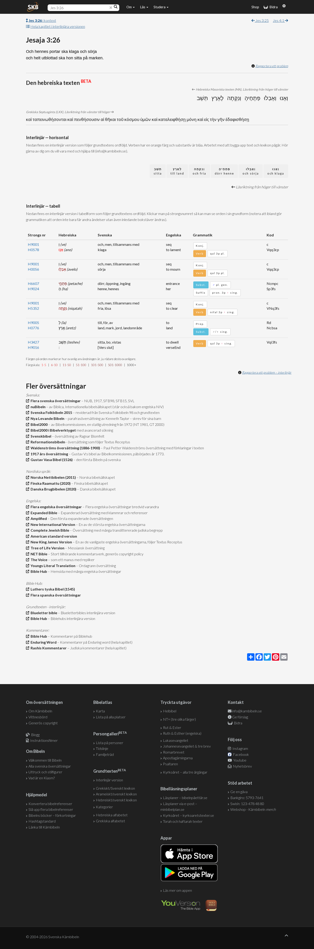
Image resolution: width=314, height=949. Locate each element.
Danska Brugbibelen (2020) (52, 489)
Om (129, 7)
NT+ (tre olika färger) (179, 719)
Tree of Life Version (46, 548)
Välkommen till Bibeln (45, 760)
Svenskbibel (40, 436)
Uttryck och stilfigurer (45, 772)
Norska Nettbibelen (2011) (52, 477)
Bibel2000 (38, 424)
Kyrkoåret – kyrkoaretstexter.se (188, 815)
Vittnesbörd (38, 717)
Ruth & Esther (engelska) (182, 733)
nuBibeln (37, 406)
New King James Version (50, 542)
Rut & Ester (172, 727)
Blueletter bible (43, 613)
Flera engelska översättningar (55, 507)
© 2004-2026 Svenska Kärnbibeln (52, 937)
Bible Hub (38, 571)
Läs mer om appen (177, 890)
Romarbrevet (173, 752)
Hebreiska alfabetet (112, 815)
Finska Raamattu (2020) (50, 483)
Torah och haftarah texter (183, 821)
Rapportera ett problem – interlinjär (266, 372)
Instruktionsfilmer (44, 740)
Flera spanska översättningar (55, 595)
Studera (160, 7)
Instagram (240, 748)
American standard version (53, 536)
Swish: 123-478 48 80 (247, 803)
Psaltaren (170, 764)
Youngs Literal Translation (52, 565)
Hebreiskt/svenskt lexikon (116, 800)
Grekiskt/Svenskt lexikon (115, 788)
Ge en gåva (239, 791)
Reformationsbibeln (47, 442)
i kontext (42, 20)
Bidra (273, 7)
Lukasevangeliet (175, 740)
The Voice (38, 559)
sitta (158, 171)
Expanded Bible (43, 512)
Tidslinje (102, 748)
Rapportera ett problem (271, 66)
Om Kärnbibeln (40, 711)
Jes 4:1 (279, 20)
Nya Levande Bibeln (46, 418)
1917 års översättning (48, 454)
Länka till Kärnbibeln (44, 827)
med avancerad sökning (94, 430)
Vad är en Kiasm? (42, 778)
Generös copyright (43, 723)
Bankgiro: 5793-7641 (246, 797)
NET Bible (38, 554)
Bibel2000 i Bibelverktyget (52, 430)
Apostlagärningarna (178, 758)
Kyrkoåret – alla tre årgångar (185, 772)
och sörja (251, 171)
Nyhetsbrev (242, 766)
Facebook (240, 754)
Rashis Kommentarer (48, 648)
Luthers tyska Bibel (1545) (52, 589)
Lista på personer (109, 742)
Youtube (239, 760)
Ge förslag (240, 717)
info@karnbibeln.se (247, 711)
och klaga (275, 171)
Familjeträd (105, 754)
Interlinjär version (109, 780)
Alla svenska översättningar (50, 766)
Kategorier (104, 807)
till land (177, 171)
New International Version (52, 524)
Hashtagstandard (42, 821)
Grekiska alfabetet (110, 821)
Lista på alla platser (111, 717)
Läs (143, 7)
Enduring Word (43, 642)
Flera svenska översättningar (55, 401)
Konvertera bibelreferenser (50, 803)
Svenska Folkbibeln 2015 (50, 412)
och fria (199, 171)
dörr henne (224, 171)
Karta (100, 711)
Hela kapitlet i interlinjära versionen (57, 26)
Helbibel (169, 711)
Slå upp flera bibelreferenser (51, 809)
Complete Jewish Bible (49, 530)
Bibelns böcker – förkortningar (52, 815)
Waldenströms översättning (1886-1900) (64, 448)
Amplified (38, 518)
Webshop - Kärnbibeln (253, 809)
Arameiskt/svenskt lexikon (116, 794)
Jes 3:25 (262, 20)
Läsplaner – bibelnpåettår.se (185, 797)
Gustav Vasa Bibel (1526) (51, 459)
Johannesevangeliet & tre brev (187, 746)
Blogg (35, 734)
